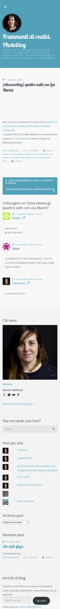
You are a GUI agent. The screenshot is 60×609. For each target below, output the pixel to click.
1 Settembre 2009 (14, 80)
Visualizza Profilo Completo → (19, 404)
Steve (16, 218)
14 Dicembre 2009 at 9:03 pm (29, 244)
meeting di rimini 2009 (20, 157)
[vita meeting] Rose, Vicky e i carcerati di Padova (28, 181)
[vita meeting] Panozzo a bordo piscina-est (30, 189)
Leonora (18, 161)
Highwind (36, 606)
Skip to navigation (5, 7)
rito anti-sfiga (13, 546)
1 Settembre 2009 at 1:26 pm (28, 214)
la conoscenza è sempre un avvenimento (29, 154)
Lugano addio (24, 458)
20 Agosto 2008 (13, 541)
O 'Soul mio (36, 157)
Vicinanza (22, 449)
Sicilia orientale (25, 501)
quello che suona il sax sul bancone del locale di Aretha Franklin (30, 126)
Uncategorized (12, 150)
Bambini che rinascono (29, 484)
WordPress (22, 606)
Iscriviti (41, 600)
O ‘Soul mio (19, 138)
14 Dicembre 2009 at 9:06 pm (29, 279)
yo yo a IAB (23, 476)
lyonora (7, 384)
